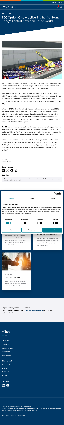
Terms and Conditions (9, 365)
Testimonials (6, 352)
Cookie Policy (6, 372)
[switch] (24, 223)
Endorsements (6, 355)
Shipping (5, 368)
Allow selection (31, 230)
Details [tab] (32, 198)
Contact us (5, 345)
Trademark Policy (22, 416)
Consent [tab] (11, 198)
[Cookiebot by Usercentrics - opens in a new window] (55, 193)
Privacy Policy (5, 416)
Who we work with (8, 348)
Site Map (5, 375)
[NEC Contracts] (5, 7)
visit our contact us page (34, 310)
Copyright (13, 416)
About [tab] (53, 198)
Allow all (52, 230)
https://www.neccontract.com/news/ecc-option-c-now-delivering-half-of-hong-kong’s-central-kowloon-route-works (29, 179)
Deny (11, 230)
